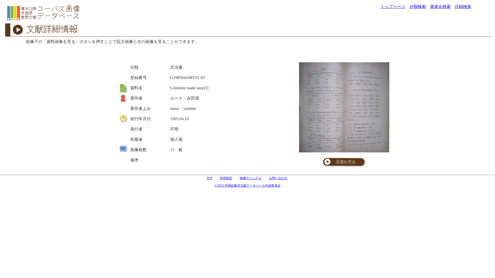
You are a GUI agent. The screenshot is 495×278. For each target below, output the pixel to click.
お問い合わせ (278, 178)
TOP (209, 178)
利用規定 (226, 178)
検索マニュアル (250, 178)
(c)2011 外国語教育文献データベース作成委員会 (247, 185)
